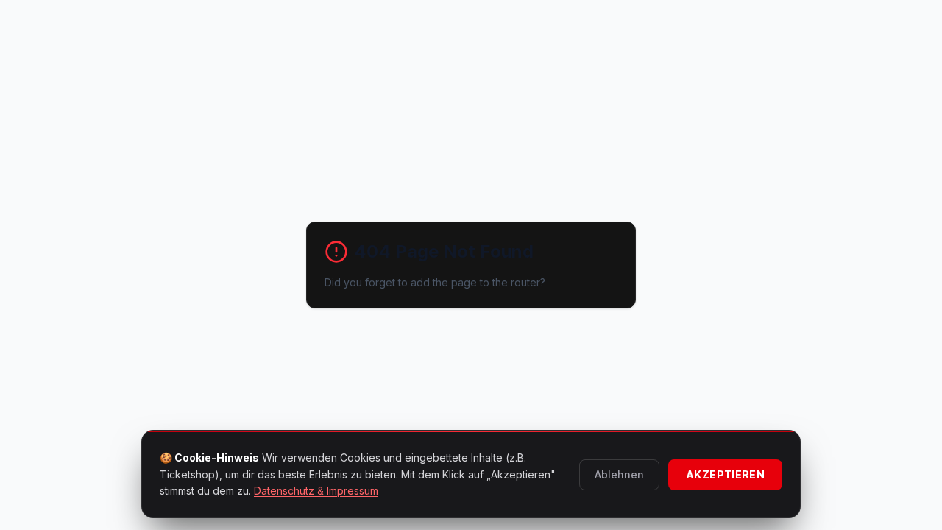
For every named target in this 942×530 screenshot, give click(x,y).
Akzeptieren (725, 474)
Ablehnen (619, 474)
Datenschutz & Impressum (316, 490)
